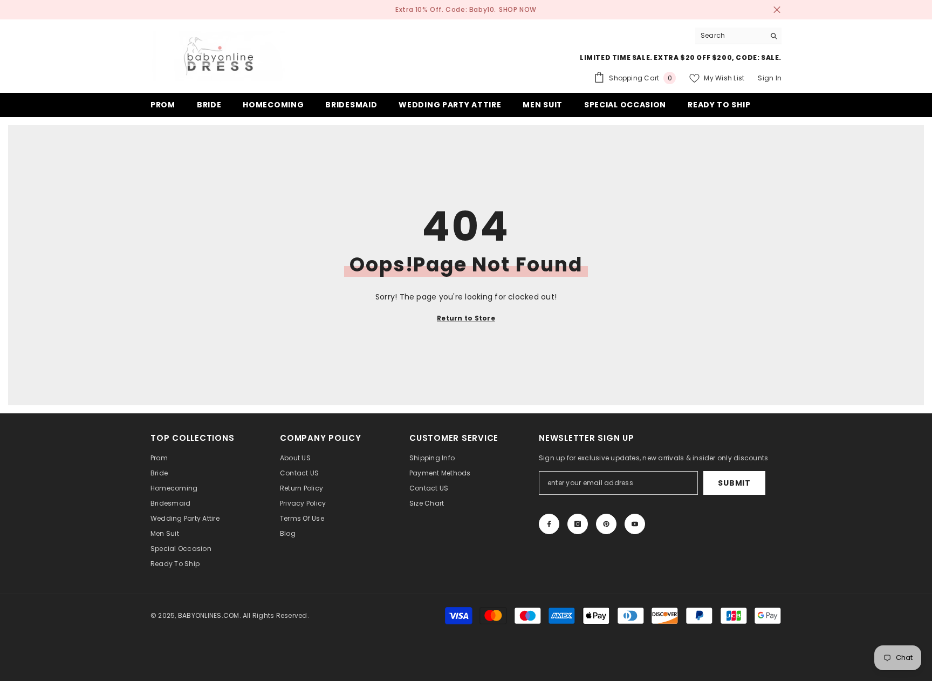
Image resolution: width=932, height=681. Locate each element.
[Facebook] (549, 524)
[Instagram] (577, 524)
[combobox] (730, 36)
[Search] (738, 36)
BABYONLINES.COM (208, 615)
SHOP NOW (518, 9)
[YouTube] (635, 524)
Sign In (770, 78)
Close (777, 10)
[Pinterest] (606, 524)
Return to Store (466, 318)
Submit (734, 483)
